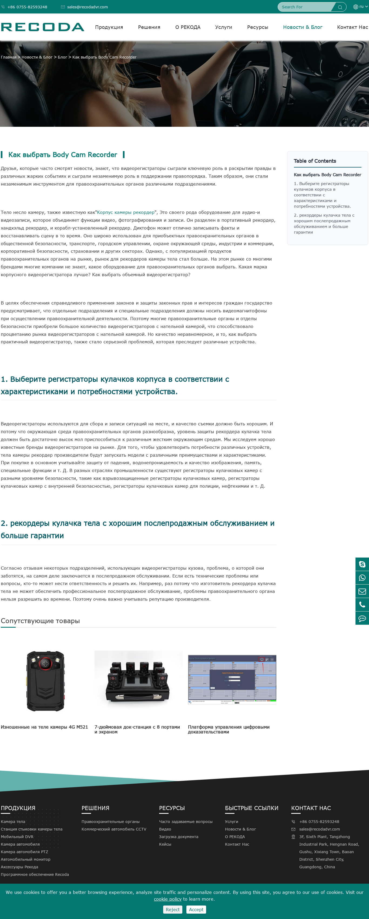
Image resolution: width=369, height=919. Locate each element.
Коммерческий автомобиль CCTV (114, 829)
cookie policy (168, 899)
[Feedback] (362, 618)
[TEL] (362, 604)
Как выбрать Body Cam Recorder (104, 57)
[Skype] (362, 564)
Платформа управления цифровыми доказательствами (229, 729)
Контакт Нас (352, 27)
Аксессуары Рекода (19, 867)
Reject (173, 909)
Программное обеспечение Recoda (35, 874)
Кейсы (165, 844)
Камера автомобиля (20, 844)
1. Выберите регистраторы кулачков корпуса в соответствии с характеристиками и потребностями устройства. (322, 195)
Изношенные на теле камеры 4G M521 (44, 727)
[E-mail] (362, 591)
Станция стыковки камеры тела (31, 829)
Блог (62, 57)
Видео (165, 829)
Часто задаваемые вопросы (186, 821)
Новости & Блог (302, 27)
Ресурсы (257, 27)
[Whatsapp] (362, 577)
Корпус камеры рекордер (126, 212)
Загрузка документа (178, 836)
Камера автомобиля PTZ (24, 851)
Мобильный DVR (17, 836)
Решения (149, 27)
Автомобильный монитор (26, 859)
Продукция (109, 27)
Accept (196, 909)
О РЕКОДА (187, 27)
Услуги (223, 27)
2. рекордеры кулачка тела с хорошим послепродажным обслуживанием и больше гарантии (324, 223)
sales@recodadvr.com (84, 7)
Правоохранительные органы (111, 821)
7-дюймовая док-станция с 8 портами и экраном (137, 729)
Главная (8, 57)
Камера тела (13, 821)
